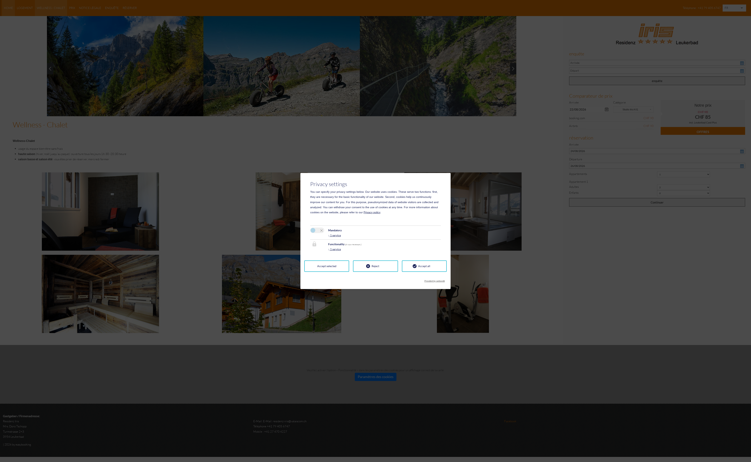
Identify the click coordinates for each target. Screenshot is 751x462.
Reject (375, 266)
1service (334, 235)
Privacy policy (372, 212)
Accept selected (326, 266)
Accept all (424, 266)
